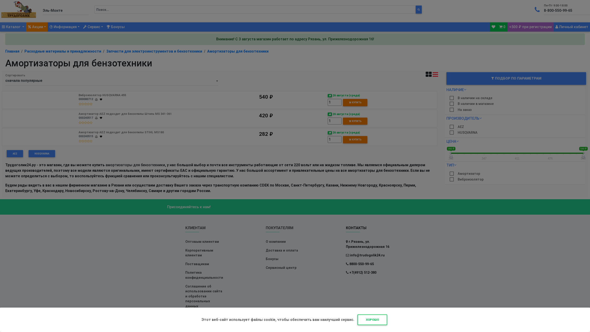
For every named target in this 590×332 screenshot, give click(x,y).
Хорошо (372, 319)
